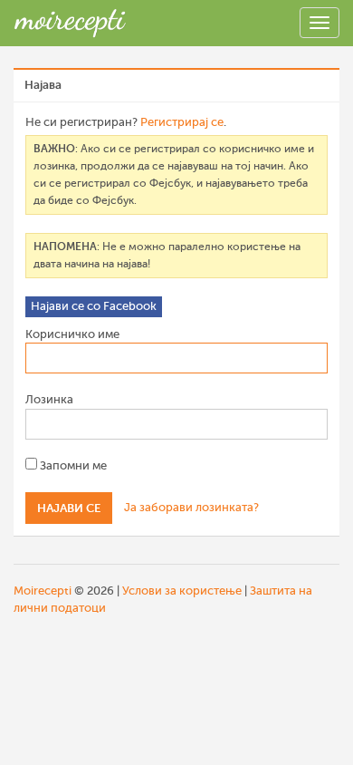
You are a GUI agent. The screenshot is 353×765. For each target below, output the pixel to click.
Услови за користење (182, 590)
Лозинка (49, 399)
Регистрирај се (182, 122)
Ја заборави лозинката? (191, 507)
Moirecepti (43, 590)
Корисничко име (72, 334)
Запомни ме (72, 465)
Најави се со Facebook (94, 306)
